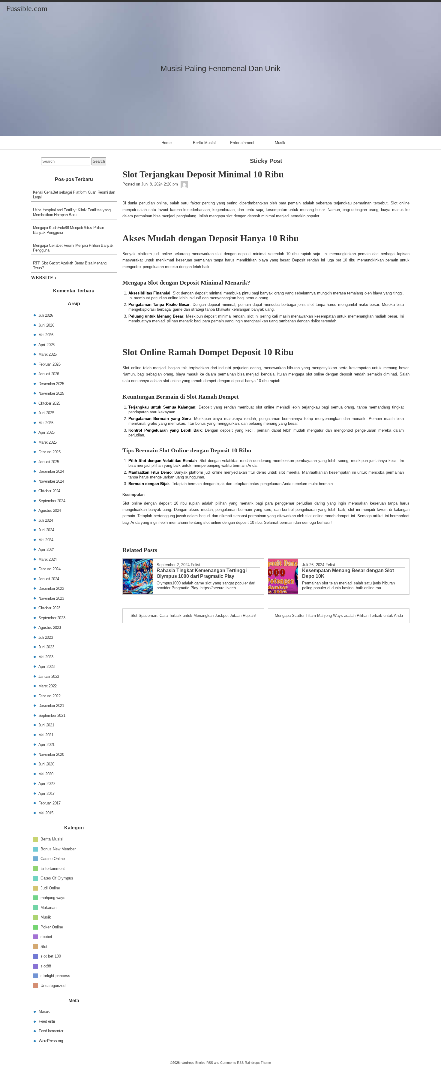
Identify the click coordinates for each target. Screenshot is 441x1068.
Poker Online (51, 927)
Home (166, 142)
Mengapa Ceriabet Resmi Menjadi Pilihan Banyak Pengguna (73, 247)
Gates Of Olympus (56, 878)
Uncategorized (52, 985)
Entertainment (242, 142)
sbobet (46, 936)
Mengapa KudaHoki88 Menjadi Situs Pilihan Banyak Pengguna (68, 230)
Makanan (48, 907)
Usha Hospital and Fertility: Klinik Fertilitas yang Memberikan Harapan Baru (72, 212)
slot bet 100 (50, 956)
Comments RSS (232, 1062)
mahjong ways (52, 897)
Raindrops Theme (258, 1062)
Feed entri (47, 1021)
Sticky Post (266, 161)
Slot (43, 946)
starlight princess (55, 975)
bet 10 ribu (345, 260)
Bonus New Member (58, 848)
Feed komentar (51, 1031)
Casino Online (52, 858)
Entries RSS (204, 1062)
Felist (195, 565)
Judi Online (50, 887)
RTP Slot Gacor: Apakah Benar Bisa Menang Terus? (69, 265)
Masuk (44, 1011)
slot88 (45, 966)
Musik (280, 142)
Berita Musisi (204, 142)
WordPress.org (51, 1040)
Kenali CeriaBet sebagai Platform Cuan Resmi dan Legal (74, 194)
